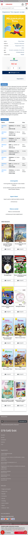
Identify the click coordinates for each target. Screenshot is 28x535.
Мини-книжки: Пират (7, 369)
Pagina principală (6, 489)
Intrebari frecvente (6, 478)
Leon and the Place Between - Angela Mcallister (7, 244)
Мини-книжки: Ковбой (20, 369)
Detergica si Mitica (20, 306)
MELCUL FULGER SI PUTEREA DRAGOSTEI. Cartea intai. (7, 401)
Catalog (3, 501)
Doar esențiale (7, 532)
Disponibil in (20, 78)
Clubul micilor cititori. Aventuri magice (20, 401)
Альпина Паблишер (19, 43)
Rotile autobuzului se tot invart (8, 307)
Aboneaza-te (22, 421)
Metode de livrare (5, 475)
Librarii (2, 437)
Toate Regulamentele (6, 453)
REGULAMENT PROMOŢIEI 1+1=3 (9, 462)
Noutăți (3, 435)
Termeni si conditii (17, 524)
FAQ (2, 444)
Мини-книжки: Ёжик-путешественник (7, 338)
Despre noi (4, 491)
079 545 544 (8, 430)
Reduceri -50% (5, 508)
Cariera (3, 442)
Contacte (3, 440)
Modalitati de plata (6, 471)
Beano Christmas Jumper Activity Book (20, 276)
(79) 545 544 (23, 1)
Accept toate (21, 532)
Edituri (3, 505)
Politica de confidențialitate (18, 530)
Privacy (24, 524)
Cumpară (8, 249)
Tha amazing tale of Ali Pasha (20, 244)
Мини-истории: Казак (20, 337)
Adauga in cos (14, 72)
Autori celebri (5, 503)
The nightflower (7, 275)
